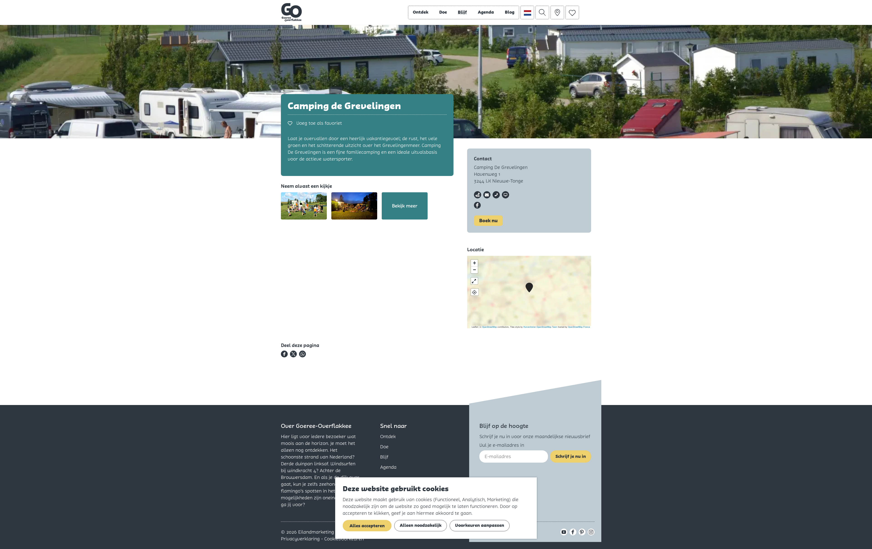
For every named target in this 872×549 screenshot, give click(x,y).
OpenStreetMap (489, 326)
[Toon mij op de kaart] (474, 292)
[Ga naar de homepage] (291, 12)
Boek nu (488, 220)
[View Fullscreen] (474, 281)
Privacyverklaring (301, 539)
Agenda (388, 467)
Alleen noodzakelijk (420, 525)
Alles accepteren (367, 526)
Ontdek (388, 436)
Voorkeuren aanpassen (479, 525)
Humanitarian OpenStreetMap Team (540, 326)
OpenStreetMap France (579, 326)
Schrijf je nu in (570, 456)
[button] (529, 288)
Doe (384, 447)
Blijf (384, 457)
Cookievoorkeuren (344, 539)
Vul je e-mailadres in (501, 445)
